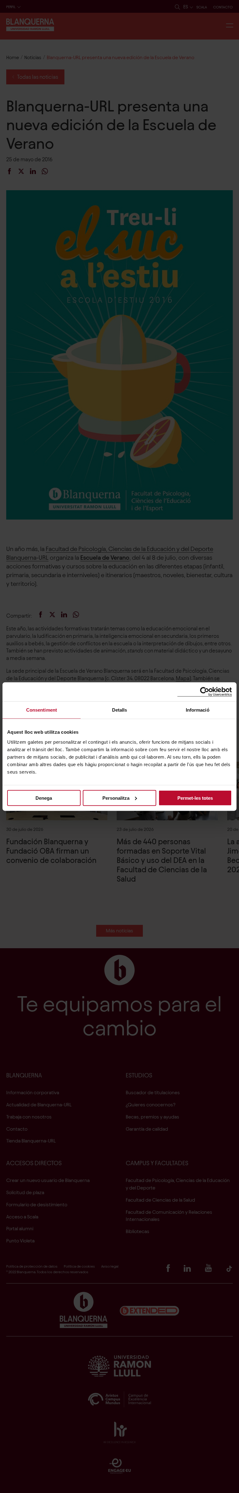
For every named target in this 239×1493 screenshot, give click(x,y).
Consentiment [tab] (41, 710)
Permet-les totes (195, 797)
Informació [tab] (197, 710)
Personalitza (115, 797)
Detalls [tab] (119, 710)
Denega (43, 797)
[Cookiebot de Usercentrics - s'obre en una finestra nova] (204, 692)
